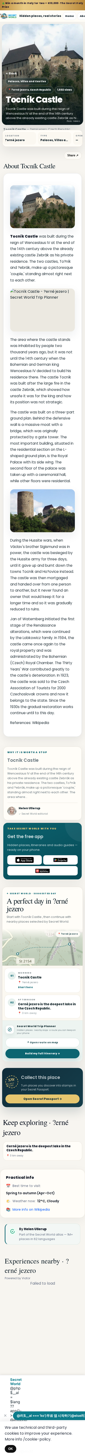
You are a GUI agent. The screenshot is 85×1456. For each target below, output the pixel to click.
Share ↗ (72, 155)
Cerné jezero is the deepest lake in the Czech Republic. (47, 1006)
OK (10, 1449)
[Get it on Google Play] (60, 860)
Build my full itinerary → (42, 1053)
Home (69, 16)
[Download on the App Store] (24, 860)
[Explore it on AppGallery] (42, 870)
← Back (11, 73)
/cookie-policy (37, 1439)
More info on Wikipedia (31, 1209)
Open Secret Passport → (42, 1099)
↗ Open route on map (42, 1042)
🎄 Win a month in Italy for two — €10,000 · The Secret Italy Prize (42, 5)
